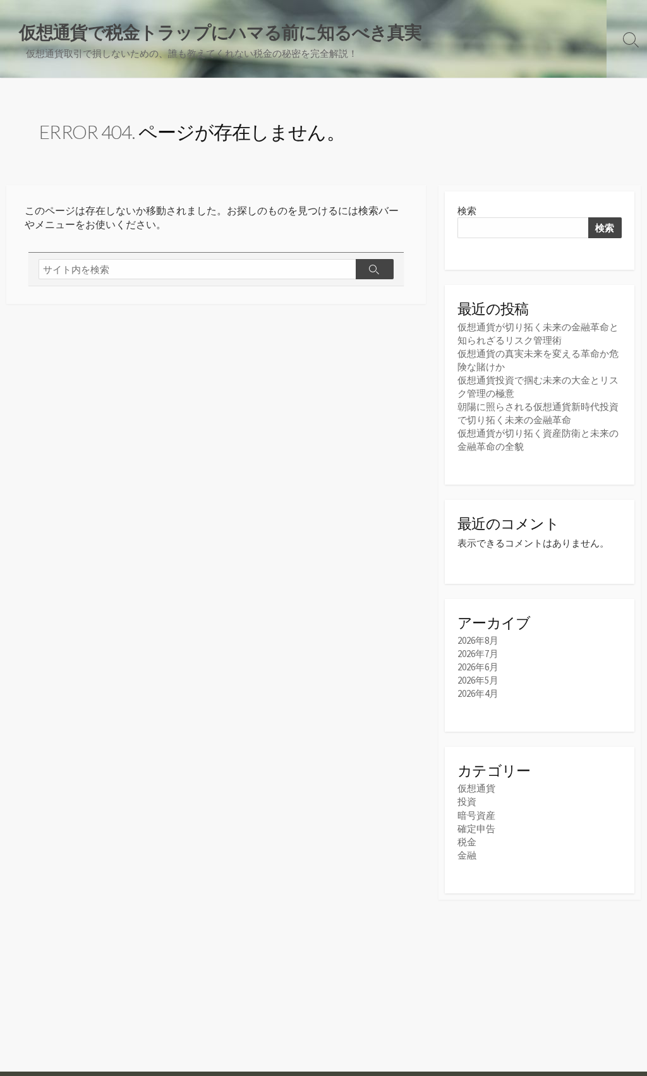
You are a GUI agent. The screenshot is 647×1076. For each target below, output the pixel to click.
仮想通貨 (476, 788)
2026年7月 (478, 654)
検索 (466, 211)
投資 (466, 801)
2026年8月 (478, 640)
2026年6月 (478, 667)
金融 (466, 855)
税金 (466, 842)
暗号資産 (476, 815)
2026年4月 (478, 693)
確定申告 (476, 829)
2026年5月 (478, 680)
